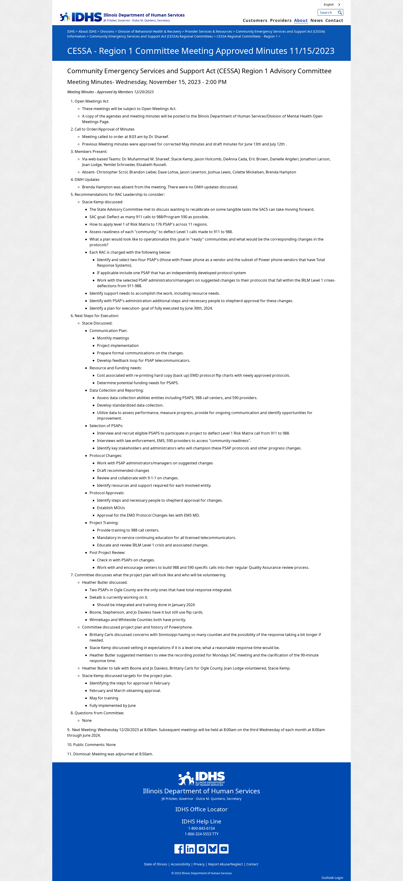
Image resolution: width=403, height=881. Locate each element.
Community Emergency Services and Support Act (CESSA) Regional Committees (151, 36)
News (316, 20)
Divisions (107, 31)
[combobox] (332, 4)
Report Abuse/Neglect (225, 864)
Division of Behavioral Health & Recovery (149, 31)
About (301, 20)
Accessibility (180, 864)
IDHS (71, 31)
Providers (281, 20)
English (329, 4)
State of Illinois (155, 864)
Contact (334, 20)
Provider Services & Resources (208, 31)
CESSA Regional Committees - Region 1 (247, 36)
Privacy (199, 864)
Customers (255, 20)
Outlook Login (332, 877)
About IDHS (88, 31)
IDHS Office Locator (201, 809)
